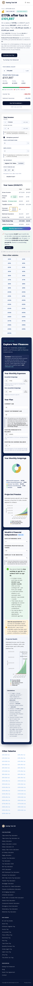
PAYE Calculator (6, 869)
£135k (23, 304)
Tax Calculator (6, 861)
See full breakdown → (16, 103)
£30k (9, 263)
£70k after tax (6, 771)
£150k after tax (6, 797)
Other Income (7, 125)
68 (13, 170)
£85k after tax (21, 774)
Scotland (21, 163)
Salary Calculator (7, 841)
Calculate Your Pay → (9, 55)
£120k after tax (6, 787)
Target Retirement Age (13, 411)
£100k (9, 292)
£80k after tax (6, 774)
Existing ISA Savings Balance (15, 442)
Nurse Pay (5, 923)
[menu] (27, 3)
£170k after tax (6, 803)
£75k (23, 279)
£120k (9, 300)
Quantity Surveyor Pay (8, 946)
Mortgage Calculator (8, 883)
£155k (23, 312)
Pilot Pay (4, 940)
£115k (23, 296)
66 (5, 170)
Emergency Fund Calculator (10, 906)
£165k (23, 316)
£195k (23, 329)
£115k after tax (21, 784)
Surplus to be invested (13, 554)
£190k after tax (6, 810)
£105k (23, 292)
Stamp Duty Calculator (8, 900)
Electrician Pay (6, 937)
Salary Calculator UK (8, 846)
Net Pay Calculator (7, 866)
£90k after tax (6, 777)
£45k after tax (21, 761)
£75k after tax (21, 771)
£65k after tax (21, 767)
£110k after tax (6, 784)
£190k (9, 329)
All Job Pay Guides (7, 920)
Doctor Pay (5, 929)
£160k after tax (6, 800)
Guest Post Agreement (8, 972)
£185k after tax (22, 807)
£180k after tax (6, 807)
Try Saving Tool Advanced (11, 60)
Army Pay (4, 954)
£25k (23, 259)
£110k (9, 296)
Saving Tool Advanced (8, 966)
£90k (9, 288)
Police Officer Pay (7, 935)
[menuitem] (27, 2)
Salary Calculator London (9, 844)
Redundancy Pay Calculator (10, 909)
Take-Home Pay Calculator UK (10, 838)
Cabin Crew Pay (6, 952)
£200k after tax (6, 813)
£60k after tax (6, 767)
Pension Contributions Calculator (11, 889)
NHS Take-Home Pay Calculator (11, 878)
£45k (23, 267)
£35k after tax (21, 758)
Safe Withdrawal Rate (13, 538)
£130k (9, 304)
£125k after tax (22, 787)
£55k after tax (21, 764)
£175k (23, 320)
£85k (23, 283)
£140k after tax (6, 794)
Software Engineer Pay (8, 926)
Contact (4, 975)
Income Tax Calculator (8, 858)
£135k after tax (22, 790)
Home (3, 8)
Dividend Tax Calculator (9, 875)
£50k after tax (6, 764)
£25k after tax (21, 754)
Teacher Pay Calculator (8, 880)
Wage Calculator (6, 855)
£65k (23, 275)
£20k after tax (6, 754)
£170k (9, 320)
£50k (9, 271)
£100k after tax (6, 781)
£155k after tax (22, 797)
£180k (9, 325)
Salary (5, 119)
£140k (9, 308)
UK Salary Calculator (8, 852)
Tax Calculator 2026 (8, 863)
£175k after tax (22, 803)
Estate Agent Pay (7, 949)
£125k (23, 300)
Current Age (9, 404)
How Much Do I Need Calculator (11, 886)
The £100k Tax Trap (7, 957)
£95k (23, 288)
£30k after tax (6, 758)
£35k (23, 263)
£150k (9, 312)
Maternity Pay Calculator (9, 911)
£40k (9, 267)
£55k (23, 271)
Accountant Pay (6, 932)
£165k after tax (22, 800)
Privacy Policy (27, 982)
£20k (9, 259)
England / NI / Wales (10, 163)
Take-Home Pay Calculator (9, 835)
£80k (9, 283)
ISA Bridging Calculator (8, 892)
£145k (23, 308)
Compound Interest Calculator (10, 903)
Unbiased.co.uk (9, 366)
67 (9, 170)
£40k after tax (6, 761)
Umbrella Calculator (7, 895)
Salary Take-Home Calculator (10, 849)
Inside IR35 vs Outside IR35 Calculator (13, 897)
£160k (9, 316)
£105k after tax (22, 781)
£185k (23, 325)
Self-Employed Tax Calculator (10, 872)
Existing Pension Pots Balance (13, 430)
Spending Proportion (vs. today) (14, 546)
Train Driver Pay (6, 943)
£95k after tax (21, 777)
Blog (3, 969)
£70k (9, 279)
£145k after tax (22, 794)
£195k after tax (22, 810)
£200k (9, 333)
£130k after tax (6, 790)
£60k (9, 275)
